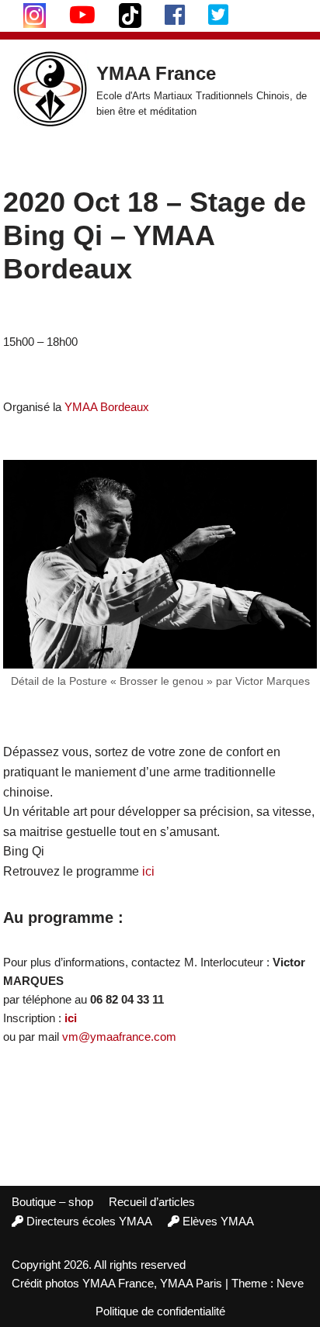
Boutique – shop (52, 1201)
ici (148, 871)
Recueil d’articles (152, 1201)
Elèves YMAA (218, 1221)
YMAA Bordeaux (106, 406)
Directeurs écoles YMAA (89, 1221)
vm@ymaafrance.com (119, 1036)
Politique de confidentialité (160, 1311)
